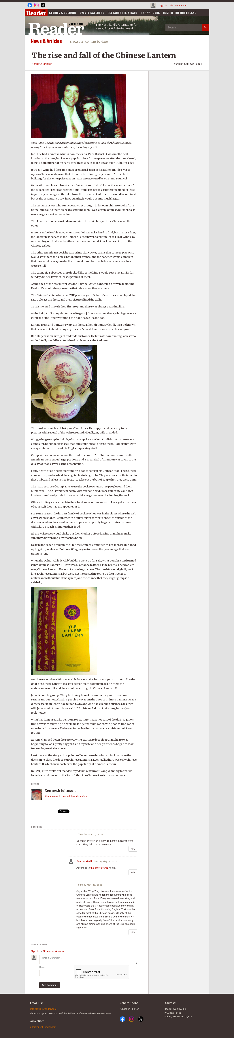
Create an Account (54, 951)
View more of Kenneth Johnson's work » (65, 796)
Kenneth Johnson (42, 63)
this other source (99, 867)
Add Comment (49, 985)
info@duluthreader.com (43, 1009)
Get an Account (178, 5)
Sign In (163, 5)
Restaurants (122, 13)
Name (42, 967)
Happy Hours (150, 13)
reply (133, 849)
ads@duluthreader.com (43, 1027)
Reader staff (84, 861)
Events (92, 13)
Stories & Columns (63, 13)
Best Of (180, 13)
